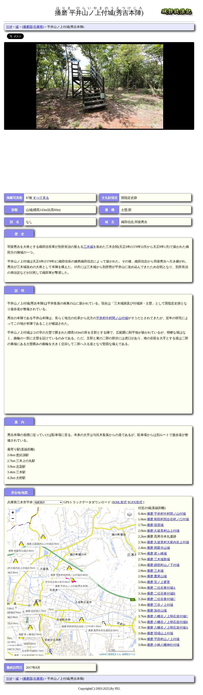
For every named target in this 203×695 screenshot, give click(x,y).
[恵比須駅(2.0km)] (29, 606)
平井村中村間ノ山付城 (112, 318)
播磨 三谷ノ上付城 (160, 604)
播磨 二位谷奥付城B (161, 593)
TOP (9, 27)
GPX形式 (135, 502)
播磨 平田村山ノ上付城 (163, 639)
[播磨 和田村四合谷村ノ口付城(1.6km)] (81, 619)
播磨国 (28, 27)
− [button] (12, 518)
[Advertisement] (98, 161)
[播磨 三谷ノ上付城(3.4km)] (8, 638)
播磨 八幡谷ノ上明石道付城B (167, 622)
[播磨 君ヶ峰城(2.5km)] (30, 627)
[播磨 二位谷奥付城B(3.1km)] (29, 643)
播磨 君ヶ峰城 (157, 553)
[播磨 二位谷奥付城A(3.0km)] (21, 636)
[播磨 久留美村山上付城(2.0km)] (43, 536)
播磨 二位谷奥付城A (161, 587)
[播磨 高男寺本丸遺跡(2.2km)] (103, 623)
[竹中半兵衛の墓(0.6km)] (57, 575)
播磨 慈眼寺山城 (158, 547)
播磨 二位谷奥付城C (161, 599)
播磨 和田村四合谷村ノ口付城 (168, 519)
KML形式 (120, 502)
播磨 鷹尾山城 (157, 576)
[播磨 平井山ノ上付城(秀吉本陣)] (71, 579)
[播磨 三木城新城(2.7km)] (8, 605)
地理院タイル (114, 654)
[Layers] (129, 514)
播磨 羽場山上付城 (160, 633)
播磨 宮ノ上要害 (158, 582)
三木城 (88, 246)
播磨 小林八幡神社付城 (163, 644)
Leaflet (103, 654)
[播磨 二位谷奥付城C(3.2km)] (29, 648)
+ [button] (12, 512)
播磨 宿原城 (155, 525)
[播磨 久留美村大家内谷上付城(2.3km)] (15, 561)
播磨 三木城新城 (158, 559)
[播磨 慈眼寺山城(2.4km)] (21, 543)
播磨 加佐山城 (157, 610)
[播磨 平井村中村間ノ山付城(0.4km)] (69, 567)
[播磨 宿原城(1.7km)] (36, 604)
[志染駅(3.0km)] (50, 650)
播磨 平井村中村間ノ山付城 (166, 513)
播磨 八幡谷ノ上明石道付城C (167, 616)
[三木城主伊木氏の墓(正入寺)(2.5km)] (14, 604)
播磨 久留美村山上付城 (163, 530)
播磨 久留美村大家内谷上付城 (168, 542)
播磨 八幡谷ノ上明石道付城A (167, 627)
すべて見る (41, 197)
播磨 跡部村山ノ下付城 (163, 565)
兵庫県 (38, 27)
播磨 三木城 (155, 570)
